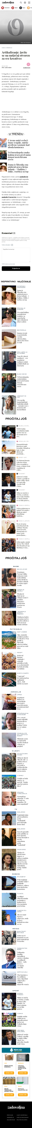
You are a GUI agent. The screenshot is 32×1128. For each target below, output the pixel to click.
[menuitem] (25, 2)
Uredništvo (10, 1117)
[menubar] (25, 2)
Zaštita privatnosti (23, 1117)
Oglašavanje (11, 1119)
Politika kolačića (22, 1119)
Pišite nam (10, 1115)
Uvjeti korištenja (22, 1115)
